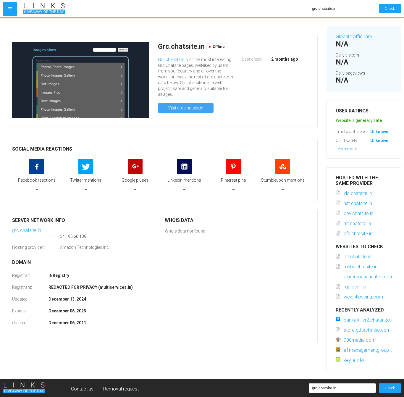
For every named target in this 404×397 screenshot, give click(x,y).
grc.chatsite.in (26, 230)
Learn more (346, 148)
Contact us (82, 389)
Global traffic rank (354, 36)
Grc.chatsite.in (171, 59)
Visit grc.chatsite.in (185, 108)
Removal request (121, 389)
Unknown (379, 131)
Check (390, 8)
